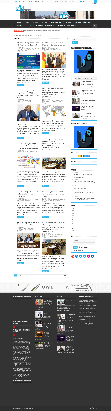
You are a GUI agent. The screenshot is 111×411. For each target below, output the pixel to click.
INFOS (27, 22)
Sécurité (59, 236)
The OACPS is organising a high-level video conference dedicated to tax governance (27, 146)
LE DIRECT (19, 22)
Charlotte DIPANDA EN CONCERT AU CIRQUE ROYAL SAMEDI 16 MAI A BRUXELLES (88, 115)
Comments (85, 78)
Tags (92, 78)
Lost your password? (78, 250)
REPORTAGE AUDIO (71, 25)
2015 (73, 228)
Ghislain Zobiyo (20, 47)
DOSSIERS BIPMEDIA (56, 100)
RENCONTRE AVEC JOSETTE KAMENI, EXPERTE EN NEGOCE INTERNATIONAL (88, 100)
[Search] (95, 1)
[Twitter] (83, 2)
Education (28, 25)
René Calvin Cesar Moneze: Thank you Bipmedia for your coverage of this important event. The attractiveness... (88, 307)
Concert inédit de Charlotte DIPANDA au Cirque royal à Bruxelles (87, 108)
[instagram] (85, 2)
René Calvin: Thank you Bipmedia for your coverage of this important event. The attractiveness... (87, 312)
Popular (79, 78)
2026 (73, 208)
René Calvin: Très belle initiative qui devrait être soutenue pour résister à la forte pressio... (87, 318)
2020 (73, 219)
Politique (68, 22)
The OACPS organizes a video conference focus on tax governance (27, 194)
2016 (73, 227)
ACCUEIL (31, 1)
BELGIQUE (48, 1)
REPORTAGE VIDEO (28, 101)
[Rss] (80, 2)
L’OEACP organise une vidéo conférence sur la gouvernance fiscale (53, 194)
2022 (73, 215)
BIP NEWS (35, 22)
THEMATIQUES (60, 25)
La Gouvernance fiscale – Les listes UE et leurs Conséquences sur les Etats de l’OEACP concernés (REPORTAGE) (53, 92)
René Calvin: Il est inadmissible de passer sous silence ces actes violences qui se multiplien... (87, 323)
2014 (73, 230)
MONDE (56, 1)
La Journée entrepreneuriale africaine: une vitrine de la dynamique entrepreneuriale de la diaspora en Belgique (66, 305)
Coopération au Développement (83, 22)
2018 (73, 223)
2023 (73, 213)
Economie (19, 25)
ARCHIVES (24, 48)
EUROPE (18, 49)
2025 (73, 210)
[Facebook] (81, 2)
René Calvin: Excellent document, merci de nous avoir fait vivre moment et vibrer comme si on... (88, 302)
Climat (32, 48)
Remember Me (84, 247)
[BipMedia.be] (23, 8)
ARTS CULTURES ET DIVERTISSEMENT (44, 25)
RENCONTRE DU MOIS (56, 22)
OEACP (24, 49)
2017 (73, 225)
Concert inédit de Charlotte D (30, 30)
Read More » (20, 85)
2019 (73, 221)
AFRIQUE (42, 1)
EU (52, 1)
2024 (73, 212)
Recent (74, 78)
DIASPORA (36, 1)
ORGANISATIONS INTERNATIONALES (68, 1)
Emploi (60, 235)
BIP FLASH (44, 22)
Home (16, 35)
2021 (73, 217)
